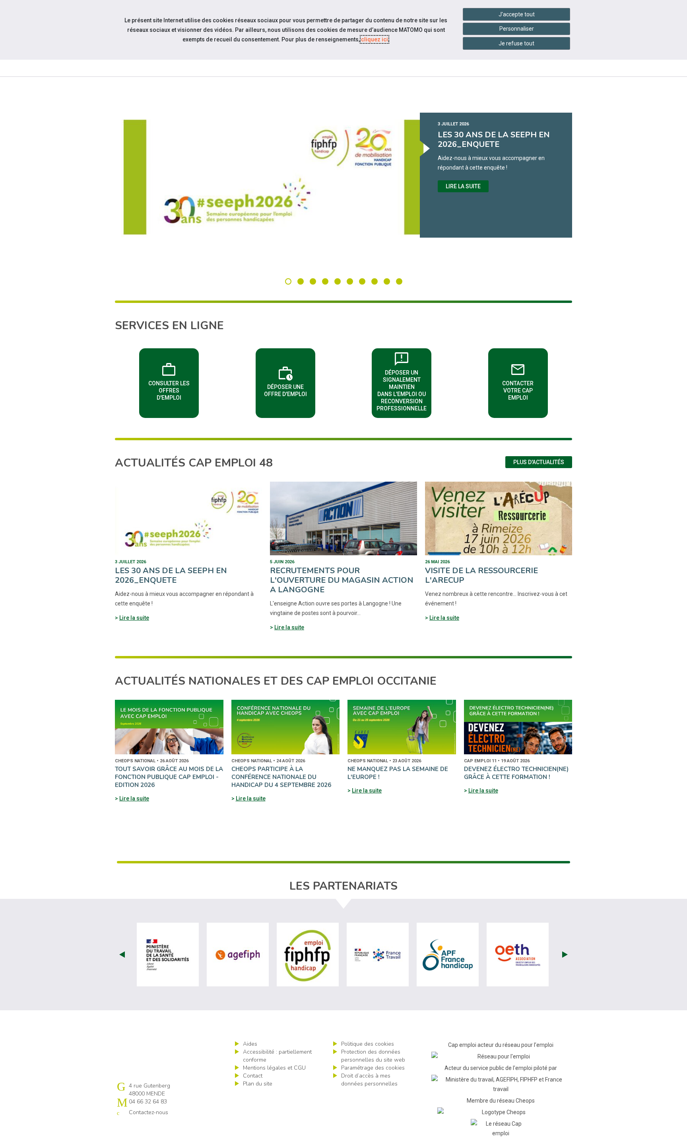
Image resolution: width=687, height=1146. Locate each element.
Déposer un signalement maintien (403, 380)
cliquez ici (374, 39)
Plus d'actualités (538, 462)
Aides (250, 1044)
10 (399, 281)
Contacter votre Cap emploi (525, 380)
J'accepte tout (517, 14)
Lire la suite (463, 186)
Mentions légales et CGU (274, 1068)
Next (565, 954)
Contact (252, 1076)
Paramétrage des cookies (373, 1068)
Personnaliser (516, 28)
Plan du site (257, 1083)
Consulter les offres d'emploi (173, 380)
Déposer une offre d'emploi (289, 380)
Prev (122, 954)
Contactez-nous (148, 1112)
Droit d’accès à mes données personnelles (369, 1079)
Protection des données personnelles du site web (373, 1056)
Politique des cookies (367, 1044)
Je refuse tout (516, 43)
